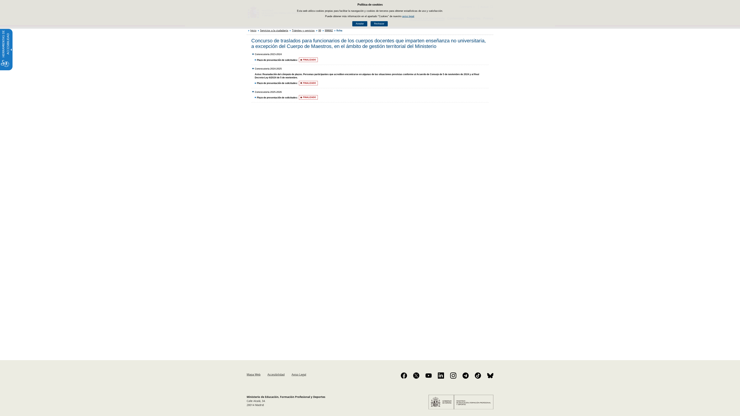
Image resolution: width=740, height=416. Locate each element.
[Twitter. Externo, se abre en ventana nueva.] (416, 375)
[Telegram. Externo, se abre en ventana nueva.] (465, 375)
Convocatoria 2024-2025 (268, 68)
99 (319, 30)
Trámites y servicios (303, 30)
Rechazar (379, 23)
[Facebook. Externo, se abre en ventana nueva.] (404, 375)
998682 (329, 30)
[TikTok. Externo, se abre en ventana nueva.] (478, 375)
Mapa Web (254, 374)
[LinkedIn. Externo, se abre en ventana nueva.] (441, 375)
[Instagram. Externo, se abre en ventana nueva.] (453, 375)
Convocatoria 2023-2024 (268, 54)
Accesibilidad (276, 374)
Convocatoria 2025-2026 (268, 92)
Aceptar (360, 23)
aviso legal (408, 16)
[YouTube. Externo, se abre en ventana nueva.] (429, 375)
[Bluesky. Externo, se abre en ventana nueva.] (490, 375)
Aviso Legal (299, 374)
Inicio (253, 30)
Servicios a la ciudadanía (274, 30)
